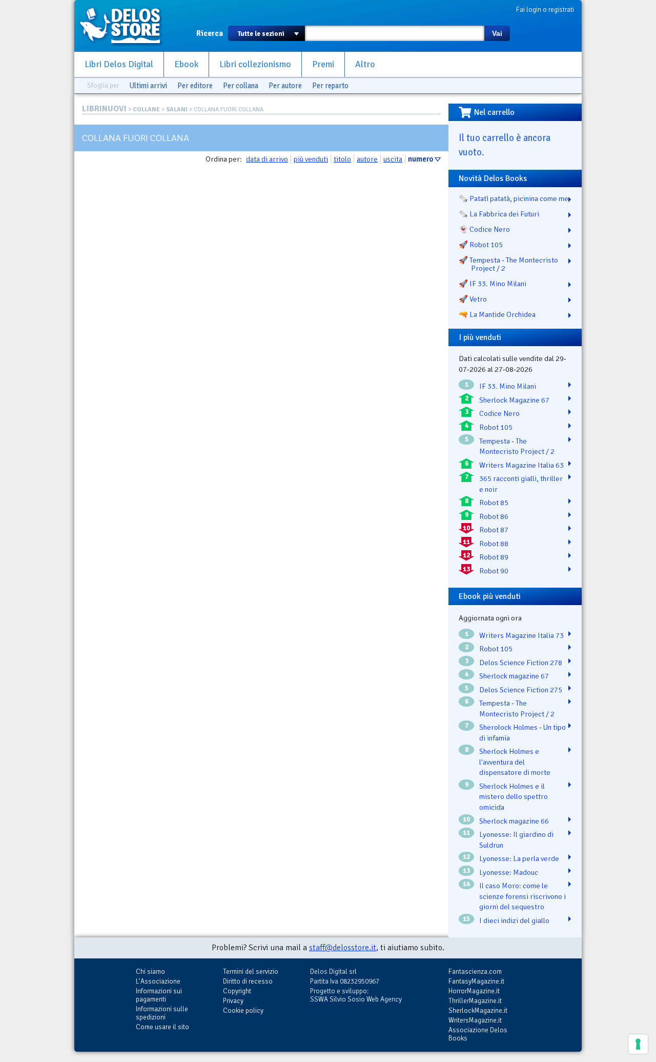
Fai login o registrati (545, 9)
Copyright (237, 991)
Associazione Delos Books (477, 1034)
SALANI (177, 109)
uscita (392, 159)
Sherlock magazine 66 (514, 821)
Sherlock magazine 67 (514, 675)
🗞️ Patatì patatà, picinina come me (513, 198)
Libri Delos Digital (119, 64)
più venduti (311, 159)
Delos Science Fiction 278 (520, 662)
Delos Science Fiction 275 (520, 689)
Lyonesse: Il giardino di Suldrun (516, 840)
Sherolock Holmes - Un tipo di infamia (522, 733)
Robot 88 (493, 543)
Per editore (195, 85)
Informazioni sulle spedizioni (162, 1013)
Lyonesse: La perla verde (519, 858)
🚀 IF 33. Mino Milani (492, 283)
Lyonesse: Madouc (508, 872)
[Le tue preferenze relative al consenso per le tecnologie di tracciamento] (638, 1044)
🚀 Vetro (473, 299)
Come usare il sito (162, 1027)
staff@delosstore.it (342, 948)
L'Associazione (158, 981)
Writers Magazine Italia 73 (521, 635)
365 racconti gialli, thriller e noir (521, 484)
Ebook (186, 64)
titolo (342, 159)
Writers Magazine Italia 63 (521, 465)
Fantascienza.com (475, 971)
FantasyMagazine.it (476, 981)
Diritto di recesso (248, 981)
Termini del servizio (250, 971)
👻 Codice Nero (484, 229)
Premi (323, 64)
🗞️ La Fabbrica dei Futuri (499, 214)
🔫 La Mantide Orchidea (497, 314)
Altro (365, 64)
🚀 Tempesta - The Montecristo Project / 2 (508, 264)
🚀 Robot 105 (481, 245)
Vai (497, 33)
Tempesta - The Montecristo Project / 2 (517, 446)
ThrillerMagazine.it (475, 1000)
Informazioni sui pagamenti (159, 995)
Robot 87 (493, 529)
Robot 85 (493, 502)
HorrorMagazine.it (474, 991)
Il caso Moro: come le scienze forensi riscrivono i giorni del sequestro (522, 896)
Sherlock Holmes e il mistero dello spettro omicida (513, 797)
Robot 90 (493, 570)
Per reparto (330, 85)
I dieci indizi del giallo (514, 920)
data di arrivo (267, 159)
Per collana (240, 85)
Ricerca (209, 33)
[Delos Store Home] (125, 25)
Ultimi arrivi (148, 85)
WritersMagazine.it (475, 1020)
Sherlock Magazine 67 (514, 400)
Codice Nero (499, 413)
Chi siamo (150, 971)
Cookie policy (243, 1010)
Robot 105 (495, 427)
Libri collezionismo (255, 64)
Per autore (285, 85)
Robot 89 (493, 557)
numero (420, 159)
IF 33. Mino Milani (507, 386)
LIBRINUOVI (104, 109)
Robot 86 (493, 516)
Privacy (233, 1000)
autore (367, 159)
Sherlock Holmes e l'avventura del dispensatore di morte (514, 762)
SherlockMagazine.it (477, 1010)
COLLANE (146, 109)
